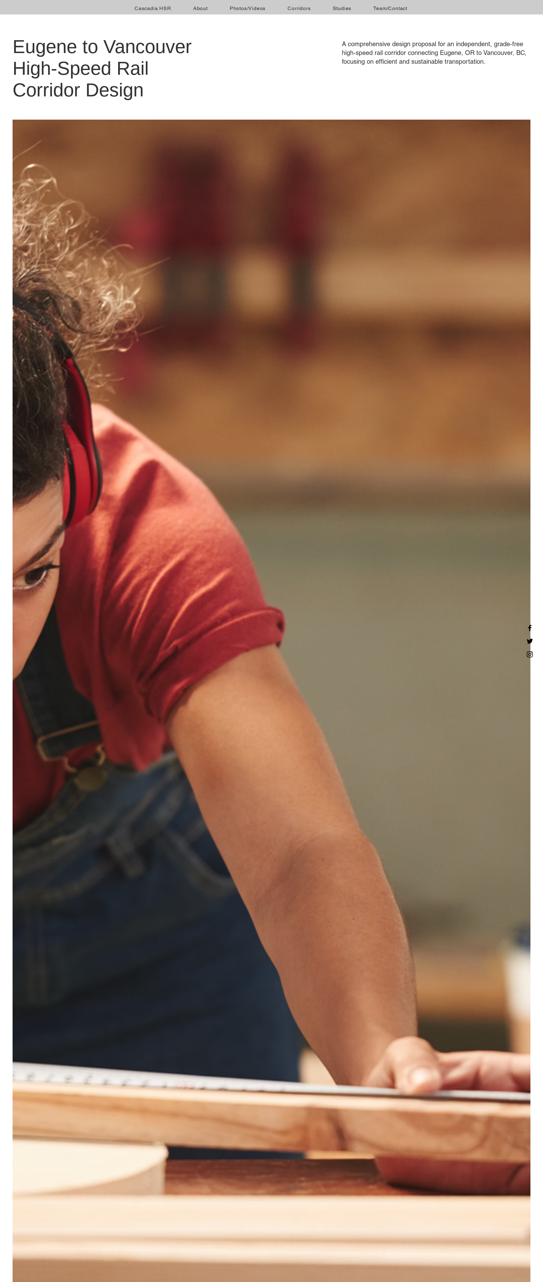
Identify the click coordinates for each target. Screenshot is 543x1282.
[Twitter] (530, 641)
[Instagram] (530, 654)
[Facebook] (530, 628)
